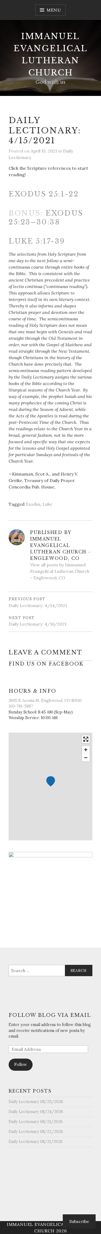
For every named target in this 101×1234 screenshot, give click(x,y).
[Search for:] (50, 970)
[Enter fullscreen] (86, 739)
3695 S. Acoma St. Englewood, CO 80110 (45, 700)
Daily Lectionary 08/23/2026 (35, 1121)
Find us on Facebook (46, 664)
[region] (50, 786)
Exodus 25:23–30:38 (46, 217)
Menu (54, 10)
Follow (20, 1064)
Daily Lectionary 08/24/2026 (36, 1111)
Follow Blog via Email (50, 1015)
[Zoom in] (86, 750)
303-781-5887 (21, 706)
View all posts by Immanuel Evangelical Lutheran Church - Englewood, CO (59, 571)
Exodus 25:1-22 (44, 194)
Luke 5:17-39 (37, 241)
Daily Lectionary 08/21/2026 (35, 1141)
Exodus (33, 504)
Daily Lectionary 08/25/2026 (36, 1101)
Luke (47, 504)
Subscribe (79, 1221)
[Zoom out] (86, 757)
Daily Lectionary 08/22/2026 (36, 1131)
